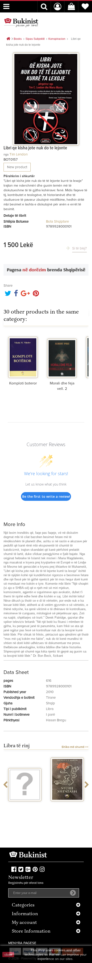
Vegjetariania (25, 805)
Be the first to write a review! (46, 496)
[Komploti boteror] (23, 355)
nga (6, 154)
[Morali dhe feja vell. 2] (62, 355)
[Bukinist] (21, 23)
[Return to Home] (8, 39)
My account (24, 922)
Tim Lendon (18, 154)
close (8, 954)
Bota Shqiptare (57, 221)
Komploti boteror (23, 383)
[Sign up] (73, 892)
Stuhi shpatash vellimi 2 (67, 807)
